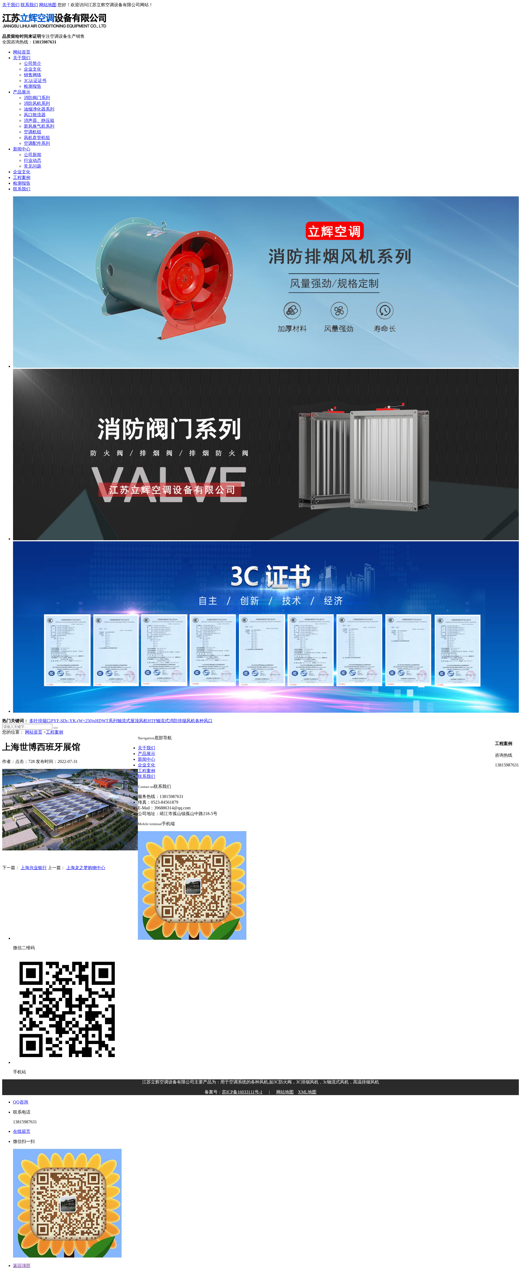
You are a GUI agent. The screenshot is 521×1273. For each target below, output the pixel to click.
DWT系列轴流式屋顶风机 (123, 720)
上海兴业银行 (34, 867)
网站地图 (47, 4)
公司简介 (32, 63)
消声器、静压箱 (39, 120)
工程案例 (21, 177)
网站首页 (21, 52)
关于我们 (11, 4)
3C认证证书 (35, 80)
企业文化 (32, 69)
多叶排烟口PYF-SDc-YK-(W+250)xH (64, 720)
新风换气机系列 (39, 126)
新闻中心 (21, 149)
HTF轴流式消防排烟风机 (171, 720)
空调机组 (32, 132)
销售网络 (32, 75)
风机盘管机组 (37, 137)
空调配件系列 (37, 143)
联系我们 (29, 4)
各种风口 (203, 720)
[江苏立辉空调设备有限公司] (54, 31)
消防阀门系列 (37, 97)
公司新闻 (32, 154)
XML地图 (307, 1092)
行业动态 (32, 160)
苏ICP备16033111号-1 (242, 1092)
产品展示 (21, 92)
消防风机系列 (37, 103)
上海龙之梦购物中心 (85, 867)
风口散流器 (35, 114)
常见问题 (32, 166)
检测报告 (32, 86)
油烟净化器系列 (39, 109)
